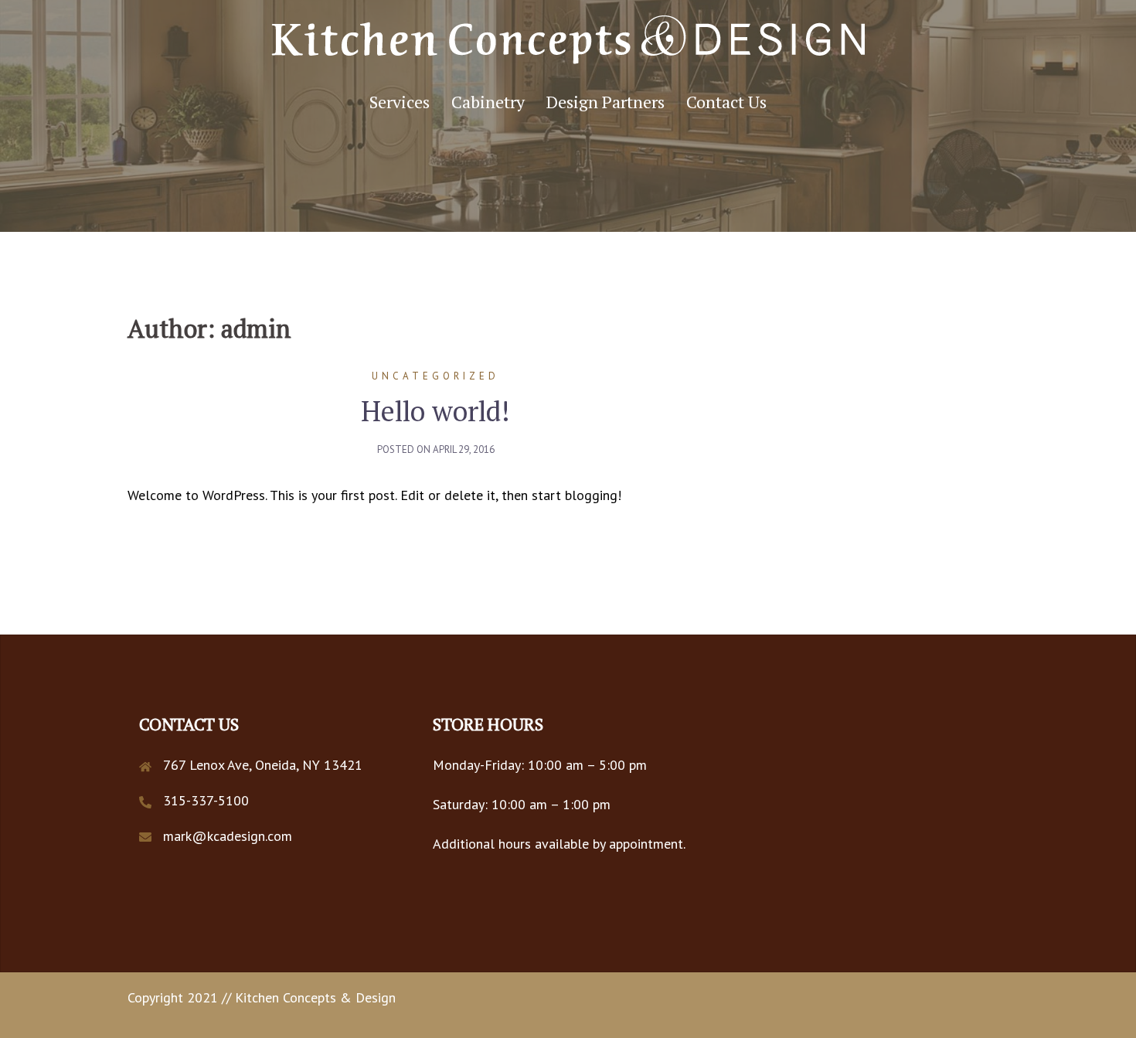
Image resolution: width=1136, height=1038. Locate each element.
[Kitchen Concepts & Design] (568, 44)
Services (399, 101)
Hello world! (435, 411)
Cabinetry (488, 101)
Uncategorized (435, 376)
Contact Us (726, 101)
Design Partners (605, 101)
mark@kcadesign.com (227, 836)
